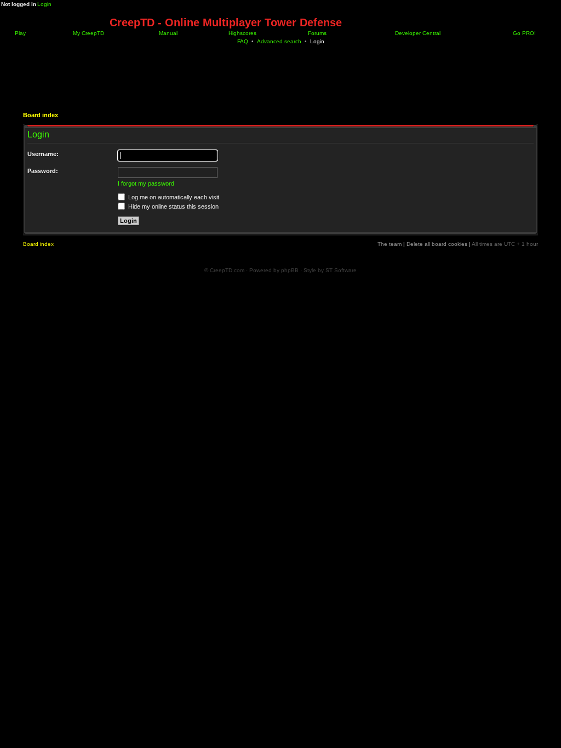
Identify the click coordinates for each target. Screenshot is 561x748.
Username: (43, 154)
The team (389, 244)
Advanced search (279, 41)
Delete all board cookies (437, 244)
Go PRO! (523, 33)
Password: (42, 171)
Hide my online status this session (173, 206)
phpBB (290, 270)
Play (19, 33)
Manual (167, 33)
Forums (316, 33)
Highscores (241, 33)
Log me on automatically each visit (173, 197)
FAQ (242, 41)
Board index (40, 115)
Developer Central (416, 33)
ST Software (341, 270)
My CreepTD (87, 33)
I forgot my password (146, 183)
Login (44, 4)
